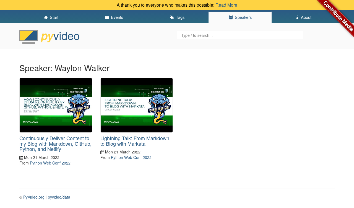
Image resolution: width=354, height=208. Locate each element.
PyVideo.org (34, 197)
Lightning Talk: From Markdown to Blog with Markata (134, 140)
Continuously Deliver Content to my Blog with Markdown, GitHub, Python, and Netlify (55, 143)
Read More (226, 5)
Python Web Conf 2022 (50, 163)
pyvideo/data (59, 197)
